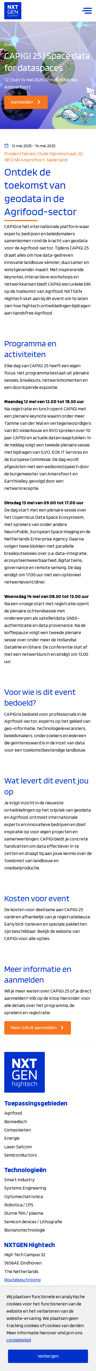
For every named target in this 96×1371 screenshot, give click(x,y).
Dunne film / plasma (23, 1213)
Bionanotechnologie (24, 1230)
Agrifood (13, 1113)
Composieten (17, 1130)
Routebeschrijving (22, 1279)
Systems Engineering (25, 1188)
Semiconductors (20, 1155)
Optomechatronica (23, 1196)
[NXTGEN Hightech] (12, 10)
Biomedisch (15, 1121)
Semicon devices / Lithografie (33, 1221)
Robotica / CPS (18, 1204)
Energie (11, 1138)
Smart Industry (19, 1179)
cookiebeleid (18, 1340)
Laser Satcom (18, 1146)
